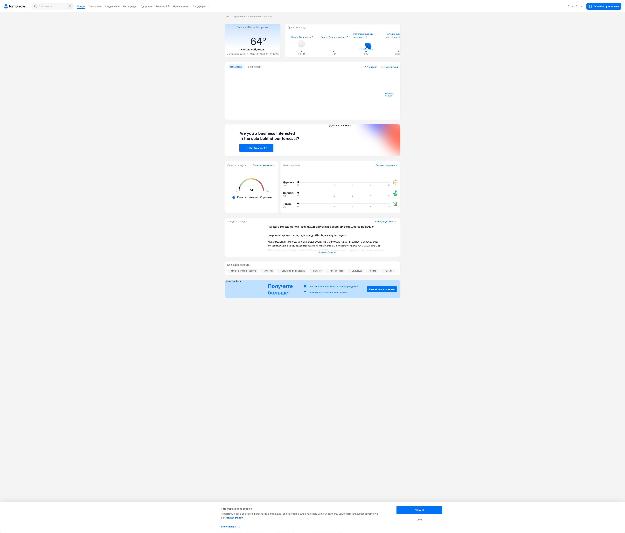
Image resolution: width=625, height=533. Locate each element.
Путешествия (180, 6)
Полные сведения (262, 165)
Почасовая (95, 6)
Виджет (373, 66)
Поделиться (391, 66)
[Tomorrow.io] (18, 6)
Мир (227, 16)
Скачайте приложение (382, 289)
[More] (395, 270)
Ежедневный (112, 6)
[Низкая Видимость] (301, 43)
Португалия (238, 16)
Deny (419, 519)
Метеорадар (130, 6)
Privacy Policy (234, 517)
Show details (228, 526)
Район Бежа (254, 16)
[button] (52, 6)
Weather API (163, 6)
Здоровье (147, 6)
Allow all (419, 510)
